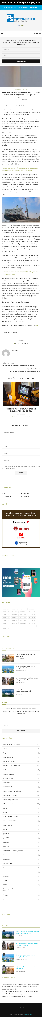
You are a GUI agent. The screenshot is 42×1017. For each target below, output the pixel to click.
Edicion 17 (32, 612)
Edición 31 (24, 626)
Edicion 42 (6, 626)
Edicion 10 (15, 609)
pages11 (21, 846)
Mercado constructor (21, 804)
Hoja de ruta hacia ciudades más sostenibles (25, 655)
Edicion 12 (32, 609)
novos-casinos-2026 (21, 821)
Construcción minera (21, 761)
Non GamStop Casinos (21, 817)
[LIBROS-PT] (21, 569)
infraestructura (21, 778)
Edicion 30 (23, 620)
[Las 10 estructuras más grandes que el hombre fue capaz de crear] (8, 693)
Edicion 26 (6, 620)
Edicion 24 (23, 617)
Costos (22, 97)
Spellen (21, 880)
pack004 (21, 833)
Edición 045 (15, 626)
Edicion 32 (32, 620)
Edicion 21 (32, 614)
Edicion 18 (6, 614)
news (21, 808)
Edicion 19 (14, 614)
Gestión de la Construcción (21, 765)
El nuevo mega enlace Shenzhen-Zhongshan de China (26, 667)
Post (21, 855)
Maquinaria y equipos (21, 89)
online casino (21, 825)
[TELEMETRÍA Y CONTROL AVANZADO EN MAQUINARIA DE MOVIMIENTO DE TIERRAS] (21, 394)
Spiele (21, 885)
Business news (21, 757)
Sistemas (21, 876)
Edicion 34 (6, 623)
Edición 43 (32, 626)
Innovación (21, 782)
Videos (21, 895)
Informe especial (21, 774)
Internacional (21, 787)
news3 (21, 812)
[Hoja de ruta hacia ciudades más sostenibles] (8, 658)
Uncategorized (8, 889)
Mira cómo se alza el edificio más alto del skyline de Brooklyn (27, 679)
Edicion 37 (14, 623)
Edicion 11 (23, 609)
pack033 (21, 842)
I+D (21, 770)
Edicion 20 (23, 614)
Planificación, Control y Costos (21, 851)
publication (21, 859)
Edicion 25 (32, 617)
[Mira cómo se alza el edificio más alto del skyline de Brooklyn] (8, 681)
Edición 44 (6, 629)
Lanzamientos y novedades (21, 791)
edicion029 (6, 609)
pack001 (21, 829)
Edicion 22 (6, 617)
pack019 (21, 838)
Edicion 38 (23, 623)
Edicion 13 (6, 612)
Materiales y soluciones (21, 799)
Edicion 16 (23, 612)
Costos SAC (28, 1014)
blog (21, 753)
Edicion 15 (14, 612)
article (21, 748)
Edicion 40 (32, 623)
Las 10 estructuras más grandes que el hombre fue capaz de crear (27, 691)
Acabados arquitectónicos (21, 744)
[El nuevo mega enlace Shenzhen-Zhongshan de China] (8, 669)
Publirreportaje (21, 863)
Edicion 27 (14, 620)
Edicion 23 (14, 617)
